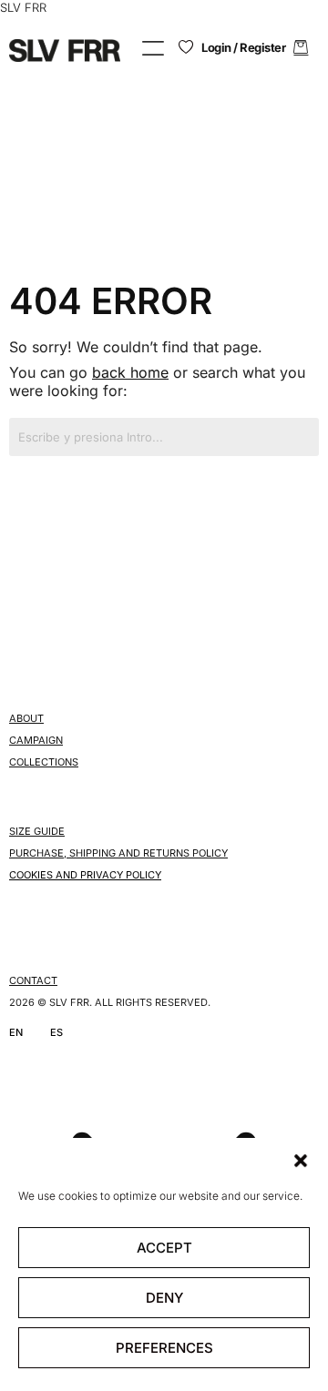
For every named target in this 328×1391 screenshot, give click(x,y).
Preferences (164, 1347)
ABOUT (26, 718)
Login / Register (243, 47)
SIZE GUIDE (37, 831)
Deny (164, 1297)
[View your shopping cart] (300, 48)
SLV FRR (23, 7)
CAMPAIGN (36, 740)
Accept (164, 1247)
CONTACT (33, 980)
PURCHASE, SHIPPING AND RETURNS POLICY (118, 853)
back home (130, 372)
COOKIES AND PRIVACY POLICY (85, 874)
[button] (301, 1161)
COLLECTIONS (43, 762)
